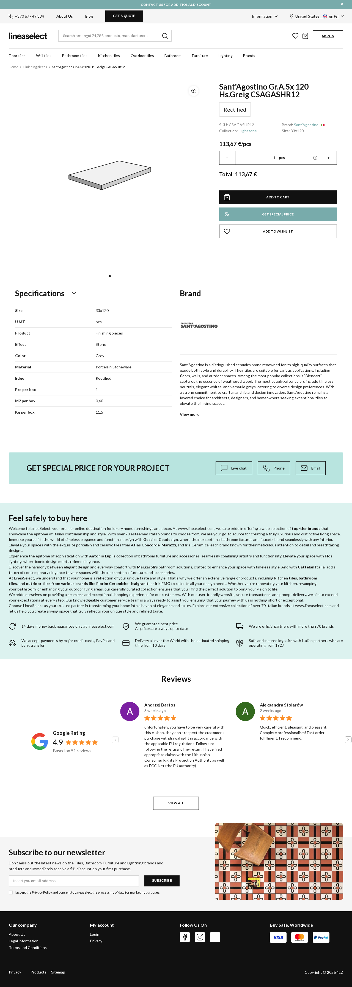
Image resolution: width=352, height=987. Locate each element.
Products (38, 972)
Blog (89, 16)
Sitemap (58, 972)
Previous (115, 740)
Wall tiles (43, 55)
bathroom (26, 589)
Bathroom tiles (74, 55)
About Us (64, 16)
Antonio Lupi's (102, 556)
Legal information (23, 941)
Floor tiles (17, 55)
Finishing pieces (35, 67)
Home (13, 67)
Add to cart (278, 197)
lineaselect (28, 36)
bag (305, 36)
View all (176, 803)
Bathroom (173, 55)
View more (189, 414)
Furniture (200, 55)
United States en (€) (317, 16)
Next (348, 740)
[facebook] (185, 937)
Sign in (328, 36)
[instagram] (200, 937)
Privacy (96, 941)
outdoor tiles (38, 583)
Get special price (259, 214)
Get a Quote (124, 16)
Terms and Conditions (28, 947)
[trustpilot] (215, 937)
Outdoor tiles (142, 55)
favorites (295, 36)
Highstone (248, 130)
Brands (249, 55)
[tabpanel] (109, 175)
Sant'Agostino (306, 124)
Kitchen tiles (109, 55)
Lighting (226, 55)
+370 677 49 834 (29, 16)
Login (94, 934)
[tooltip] (234, 468)
